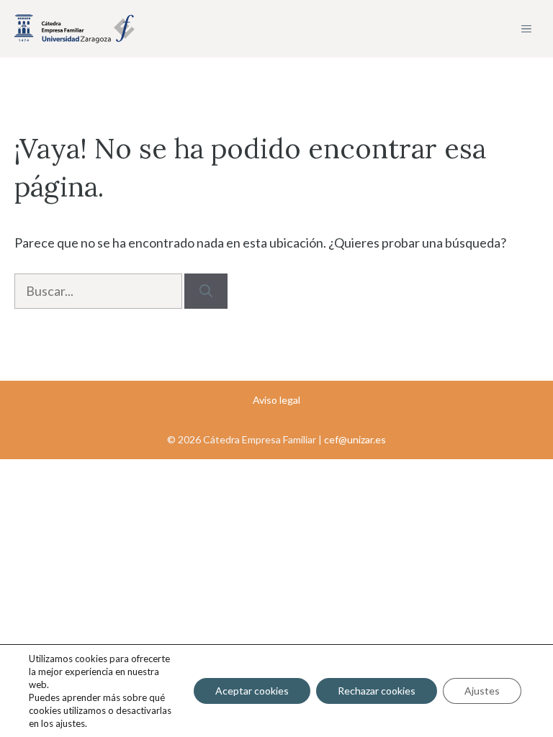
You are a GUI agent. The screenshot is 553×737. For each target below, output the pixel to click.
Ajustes (482, 690)
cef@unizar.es (355, 439)
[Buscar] (206, 291)
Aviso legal (276, 400)
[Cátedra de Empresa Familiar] (74, 28)
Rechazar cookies (376, 690)
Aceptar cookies (252, 690)
